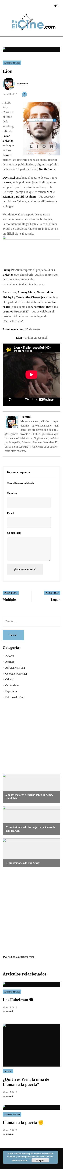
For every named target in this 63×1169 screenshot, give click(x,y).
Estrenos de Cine (12, 63)
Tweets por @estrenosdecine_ (19, 956)
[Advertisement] (31, 737)
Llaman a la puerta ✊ (23, 1122)
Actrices (9, 661)
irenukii (24, 83)
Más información (19, 1160)
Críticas (9, 679)
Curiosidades (12, 685)
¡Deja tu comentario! (25, 569)
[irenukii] (12, 422)
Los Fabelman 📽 (18, 999)
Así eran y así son (15, 667)
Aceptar (40, 1160)
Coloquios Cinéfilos (16, 673)
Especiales (11, 691)
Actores (9, 655)
